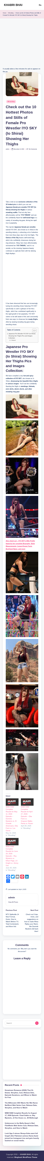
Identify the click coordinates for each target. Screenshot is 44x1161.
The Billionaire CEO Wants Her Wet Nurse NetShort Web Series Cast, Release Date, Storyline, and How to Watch (21, 1105)
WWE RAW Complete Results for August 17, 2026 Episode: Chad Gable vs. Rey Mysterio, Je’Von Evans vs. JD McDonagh (21, 1115)
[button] (13, 902)
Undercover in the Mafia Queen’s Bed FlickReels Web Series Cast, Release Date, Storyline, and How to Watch (21, 1125)
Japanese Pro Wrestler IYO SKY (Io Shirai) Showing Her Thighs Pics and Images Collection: (21, 336)
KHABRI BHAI (13, 5)
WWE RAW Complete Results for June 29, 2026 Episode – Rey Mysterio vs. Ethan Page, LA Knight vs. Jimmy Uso (12, 856)
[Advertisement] (22, 45)
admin (11, 897)
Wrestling (10, 13)
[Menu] (40, 5)
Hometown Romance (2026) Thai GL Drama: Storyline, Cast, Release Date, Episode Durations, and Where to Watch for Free (21, 1093)
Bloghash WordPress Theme (25, 1157)
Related (13, 340)
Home (4, 13)
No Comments (33, 149)
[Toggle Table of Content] (33, 331)
